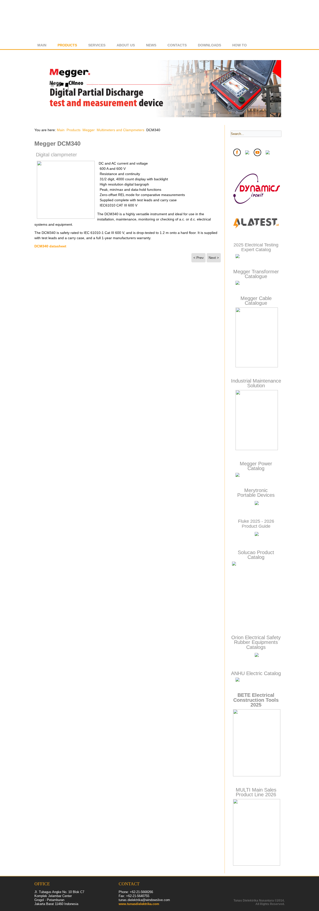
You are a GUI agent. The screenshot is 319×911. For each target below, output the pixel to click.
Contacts (177, 45)
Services (96, 45)
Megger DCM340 (57, 143)
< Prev (198, 258)
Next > (214, 258)
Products (67, 45)
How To (239, 45)
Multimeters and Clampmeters (120, 130)
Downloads (209, 45)
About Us (126, 45)
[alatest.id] (256, 229)
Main (41, 45)
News (151, 45)
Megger (88, 130)
